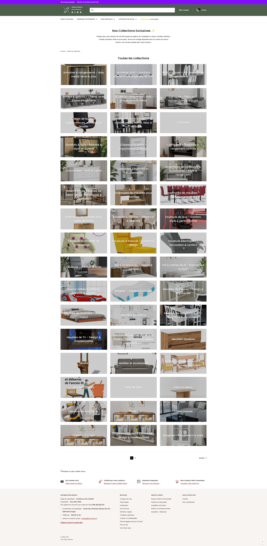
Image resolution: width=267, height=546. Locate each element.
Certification (124, 505)
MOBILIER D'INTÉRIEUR (86, 19)
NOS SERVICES (107, 19)
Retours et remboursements (160, 508)
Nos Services (124, 508)
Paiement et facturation (159, 502)
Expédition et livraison (158, 505)
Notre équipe (124, 502)
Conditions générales (127, 515)
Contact (185, 499)
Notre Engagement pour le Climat (131, 521)
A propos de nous (126, 499)
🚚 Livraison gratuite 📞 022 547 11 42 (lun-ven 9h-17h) (79, 2)
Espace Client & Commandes (161, 499)
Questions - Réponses (159, 512)
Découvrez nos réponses (150, 483)
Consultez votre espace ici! (190, 483)
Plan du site (124, 525)
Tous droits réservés (66, 539)
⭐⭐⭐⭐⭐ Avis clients (149, 19)
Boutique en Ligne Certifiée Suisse (115, 483)
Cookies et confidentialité (128, 518)
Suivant (201, 458)
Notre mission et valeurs (73, 483)
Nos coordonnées (189, 502)
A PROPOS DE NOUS (126, 19)
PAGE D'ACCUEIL (66, 19)
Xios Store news (125, 528)
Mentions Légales (126, 512)
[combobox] (132, 10)
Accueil (62, 51)
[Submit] (92, 10)
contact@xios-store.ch (89, 518)
